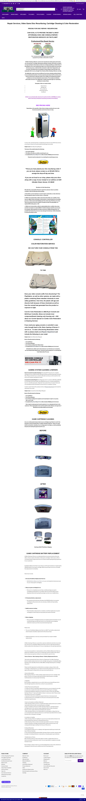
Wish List (46, 769)
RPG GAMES (23, 14)
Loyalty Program (47, 757)
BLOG (3, 17)
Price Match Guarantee (6, 757)
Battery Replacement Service (36, 581)
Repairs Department (31, 144)
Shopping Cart (47, 759)
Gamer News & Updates (6, 767)
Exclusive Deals (4, 766)
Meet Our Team (26, 755)
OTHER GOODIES (57, 14)
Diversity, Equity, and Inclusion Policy (30, 771)
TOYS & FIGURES (40, 14)
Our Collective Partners (6, 772)
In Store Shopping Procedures (7, 755)
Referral (45, 761)
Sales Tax (3, 771)
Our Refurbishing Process (6, 761)
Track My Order (47, 764)
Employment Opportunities (28, 769)
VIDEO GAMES (5, 14)
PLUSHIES (49, 14)
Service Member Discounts (49, 766)
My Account (46, 755)
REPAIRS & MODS (67, 14)
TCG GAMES (31, 14)
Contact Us (3, 776)
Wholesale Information (6, 774)
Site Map (24, 772)
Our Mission (25, 757)
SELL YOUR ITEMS (78, 14)
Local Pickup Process (5, 759)
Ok (80, 799)
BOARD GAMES (14, 14)
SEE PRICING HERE (43, 105)
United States (80, 3)
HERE (54, 142)
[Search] (56, 9)
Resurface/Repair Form (36, 154)
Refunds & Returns (26, 761)
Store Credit (46, 767)
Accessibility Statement (27, 764)
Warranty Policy (26, 759)
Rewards (3, 764)
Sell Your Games (4, 769)
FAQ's (24, 767)
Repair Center (4, 762)
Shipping (24, 762)
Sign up (80, 760)
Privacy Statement (26, 766)
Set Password (46, 762)
